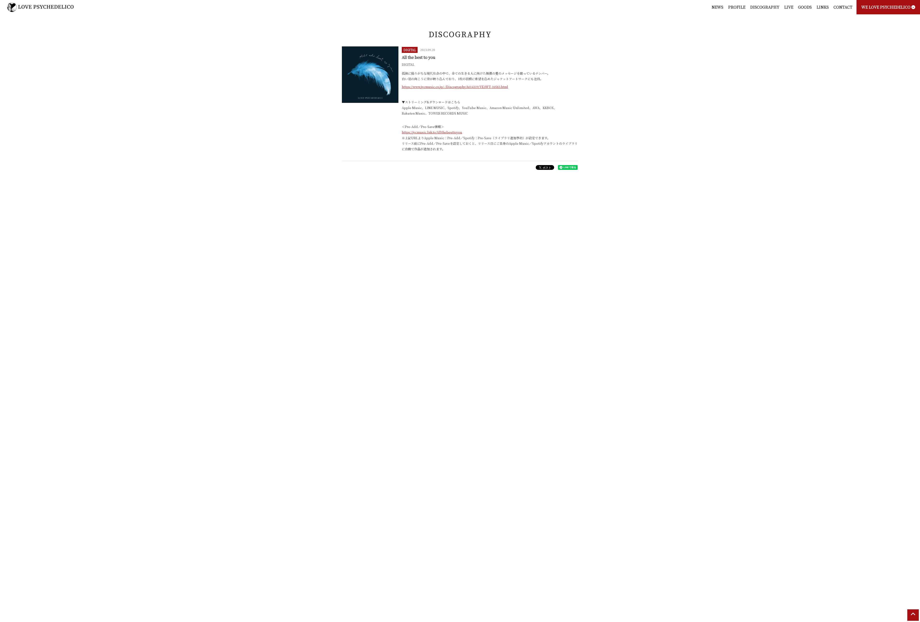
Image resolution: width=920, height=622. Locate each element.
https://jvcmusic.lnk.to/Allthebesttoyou (432, 132)
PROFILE (736, 7)
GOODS (805, 7)
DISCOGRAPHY (764, 7)
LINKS (822, 7)
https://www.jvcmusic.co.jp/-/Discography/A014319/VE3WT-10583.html (455, 86)
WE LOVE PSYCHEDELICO (886, 7)
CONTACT (843, 7)
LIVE (788, 7)
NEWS (717, 7)
